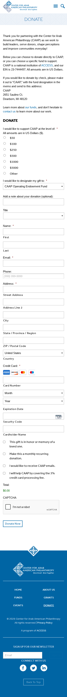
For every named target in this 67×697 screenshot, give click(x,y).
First (6, 237)
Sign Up (56, 655)
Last (6, 250)
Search (63, 6)
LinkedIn (44, 668)
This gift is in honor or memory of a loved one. (32, 444)
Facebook (23, 668)
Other (14, 173)
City (6, 320)
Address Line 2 (12, 307)
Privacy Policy (44, 622)
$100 (13, 144)
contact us (9, 111)
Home (18, 589)
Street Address (13, 295)
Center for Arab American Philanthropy (20, 7)
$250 (13, 150)
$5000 (14, 167)
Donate (49, 605)
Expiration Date (13, 409)
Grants (49, 597)
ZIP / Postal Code (14, 346)
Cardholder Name (14, 434)
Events (18, 605)
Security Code (12, 421)
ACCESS (47, 65)
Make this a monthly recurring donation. (28, 456)
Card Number (11, 385)
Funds (18, 597)
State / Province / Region (19, 333)
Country (8, 358)
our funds (30, 107)
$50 (12, 138)
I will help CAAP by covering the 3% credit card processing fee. (32, 475)
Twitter (33, 668)
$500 (13, 156)
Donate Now (12, 523)
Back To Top (33, 682)
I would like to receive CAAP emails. (32, 466)
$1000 (14, 161)
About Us (49, 589)
